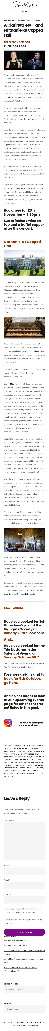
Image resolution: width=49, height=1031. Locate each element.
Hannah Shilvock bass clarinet (28, 765)
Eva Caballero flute (18, 762)
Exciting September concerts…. (17, 945)
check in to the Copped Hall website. (19, 594)
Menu (24, 11)
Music (6, 751)
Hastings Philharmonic (14, 768)
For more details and (24, 678)
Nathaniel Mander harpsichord (18, 771)
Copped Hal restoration (24, 760)
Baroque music (27, 746)
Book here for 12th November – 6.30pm (22, 212)
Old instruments (17, 751)
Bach (17, 746)
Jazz (42, 748)
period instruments (35, 751)
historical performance (28, 748)
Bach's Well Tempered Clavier (17, 757)
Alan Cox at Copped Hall (27, 754)
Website (7, 894)
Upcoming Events (29, 700)
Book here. (36, 633)
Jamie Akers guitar (34, 768)
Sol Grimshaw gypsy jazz (27, 773)
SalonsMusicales (29, 725)
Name (7, 865)
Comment (9, 820)
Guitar (13, 748)
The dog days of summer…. (15, 941)
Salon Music (24, 5)
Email (7, 880)
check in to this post (13, 97)
